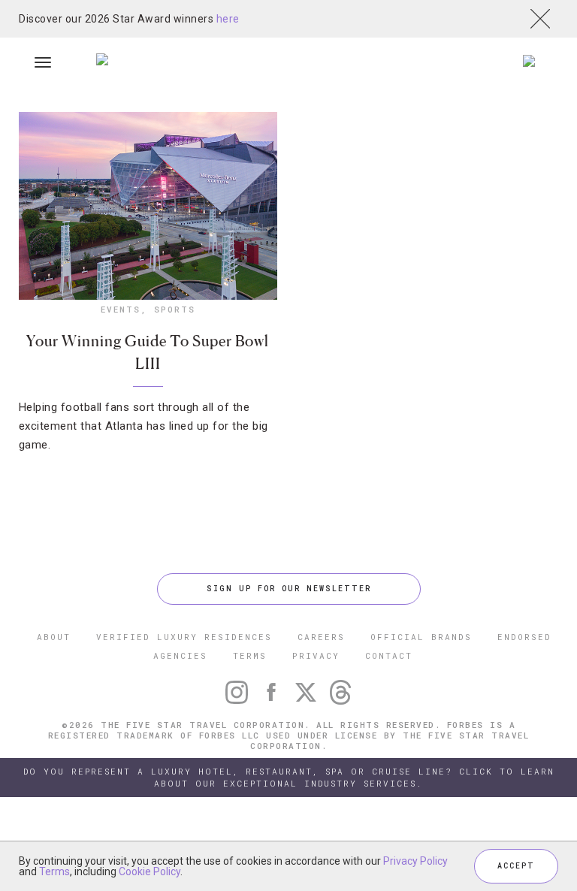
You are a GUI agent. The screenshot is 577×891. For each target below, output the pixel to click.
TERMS (250, 655)
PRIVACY (316, 655)
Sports (174, 309)
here (228, 19)
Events (120, 309)
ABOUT (54, 636)
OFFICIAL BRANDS (421, 636)
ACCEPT (516, 866)
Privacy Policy (415, 861)
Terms (54, 871)
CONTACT (388, 655)
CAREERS (321, 636)
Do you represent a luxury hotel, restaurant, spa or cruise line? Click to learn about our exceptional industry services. (288, 777)
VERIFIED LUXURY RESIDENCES (184, 636)
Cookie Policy (149, 871)
